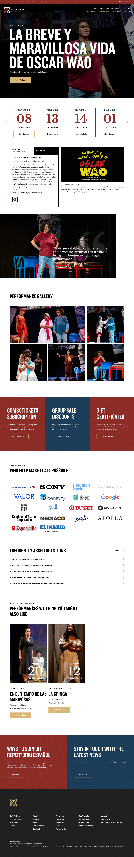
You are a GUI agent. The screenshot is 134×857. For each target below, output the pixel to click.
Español (127, 1)
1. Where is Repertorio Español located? (27, 559)
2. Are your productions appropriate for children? (31, 565)
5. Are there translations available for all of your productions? (37, 583)
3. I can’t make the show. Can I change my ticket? (32, 571)
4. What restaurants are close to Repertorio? (30, 577)
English (121, 1)
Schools (40, 151)
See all (118, 551)
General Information (18, 151)
